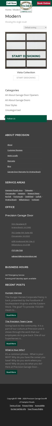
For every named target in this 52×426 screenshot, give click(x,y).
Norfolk (8, 197)
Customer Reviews (15, 150)
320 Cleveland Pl (18, 224)
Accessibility (40, 405)
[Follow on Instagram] (35, 119)
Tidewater (29, 190)
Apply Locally (12, 155)
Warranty (11, 161)
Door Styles (11, 105)
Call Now (11, 3)
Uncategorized (13, 110)
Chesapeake (10, 193)
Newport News (33, 193)
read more (11, 315)
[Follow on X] (19, 119)
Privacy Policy (27, 405)
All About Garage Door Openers (22, 95)
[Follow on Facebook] (25, 119)
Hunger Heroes (13, 293)
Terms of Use (15, 405)
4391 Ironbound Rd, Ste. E (23, 241)
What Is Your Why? (15, 350)
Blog (9, 166)
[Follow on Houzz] (41, 119)
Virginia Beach (11, 200)
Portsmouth (18, 197)
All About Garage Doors (17, 100)
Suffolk (38, 197)
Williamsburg (24, 200)
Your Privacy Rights (35, 409)
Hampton (21, 193)
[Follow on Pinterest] (30, 119)
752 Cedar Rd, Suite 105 (22, 233)
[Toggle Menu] (3, 3)
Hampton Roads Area (14, 190)
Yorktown (35, 200)
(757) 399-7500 (17, 250)
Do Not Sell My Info (18, 409)
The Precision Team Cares (18, 321)
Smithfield (29, 197)
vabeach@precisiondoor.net (24, 256)
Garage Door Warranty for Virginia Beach (24, 172)
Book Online (43, 3)
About (9, 145)
